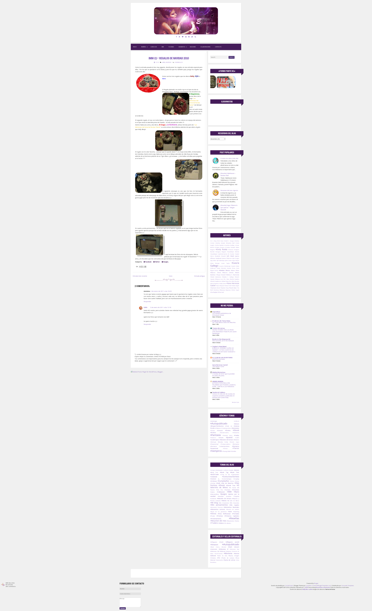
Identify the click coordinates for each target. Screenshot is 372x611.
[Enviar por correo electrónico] (140, 267)
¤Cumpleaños (223, 481)
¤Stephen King (224, 288)
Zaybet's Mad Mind (219, 346)
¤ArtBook (236, 421)
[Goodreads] (192, 36)
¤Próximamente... (216, 519)
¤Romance (236, 444)
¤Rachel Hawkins (234, 279)
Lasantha (308, 585)
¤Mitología (213, 442)
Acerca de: (154, 47)
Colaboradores (205, 47)
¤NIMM (230, 511)
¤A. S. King (213, 241)
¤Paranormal (214, 444)
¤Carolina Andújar (229, 245)
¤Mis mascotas (234, 503)
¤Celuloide (213, 477)
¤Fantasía (215, 435)
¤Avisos (236, 424)
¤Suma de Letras (229, 560)
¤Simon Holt (228, 286)
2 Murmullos (179, 62)
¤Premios (219, 516)
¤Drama (227, 430)
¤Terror (235, 448)
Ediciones (193, 47)
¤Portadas (235, 514)
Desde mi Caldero (218, 392)
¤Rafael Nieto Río (226, 281)
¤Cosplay (236, 479)
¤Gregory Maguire (220, 252)
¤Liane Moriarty (221, 268)
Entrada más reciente (140, 276)
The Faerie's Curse (218, 366)
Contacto (218, 47)
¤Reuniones (230, 521)
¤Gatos (212, 492)
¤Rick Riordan (235, 281)
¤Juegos (223, 494)
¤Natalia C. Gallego (228, 277)
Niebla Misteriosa (218, 372)
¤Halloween (221, 492)
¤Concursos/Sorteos (230, 476)
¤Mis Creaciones (224, 503)
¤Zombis (233, 451)
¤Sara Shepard (220, 286)
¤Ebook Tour (230, 485)
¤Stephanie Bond (215, 288)
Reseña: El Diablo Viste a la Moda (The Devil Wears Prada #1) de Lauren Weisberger (224, 331)
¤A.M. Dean (220, 241)
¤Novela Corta (223, 442)
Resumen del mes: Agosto (229, 190)
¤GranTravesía (218, 553)
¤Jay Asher (213, 260)
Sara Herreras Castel (220, 365)
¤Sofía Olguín (235, 286)
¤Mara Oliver (235, 270)
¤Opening (236, 511)
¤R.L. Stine (226, 279)
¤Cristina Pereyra (219, 247)
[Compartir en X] (144, 267)
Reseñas (143, 47)
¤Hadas (236, 435)
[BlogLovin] (182, 36)
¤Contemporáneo (226, 428)
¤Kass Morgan (215, 263)
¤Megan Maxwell (221, 275)
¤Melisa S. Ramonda (232, 275)
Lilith (145, 307)
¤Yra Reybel (213, 292)
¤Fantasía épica (227, 435)
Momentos (182, 47)
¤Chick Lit (228, 426)
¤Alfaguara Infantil (216, 542)
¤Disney (237, 481)
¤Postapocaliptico (225, 444)
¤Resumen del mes (218, 521)
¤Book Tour (234, 472)
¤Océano (213, 558)
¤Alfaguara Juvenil (232, 542)
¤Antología (213, 421)
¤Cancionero (235, 474)
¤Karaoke (221, 496)
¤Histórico (213, 437)
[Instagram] (189, 36)
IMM (163, 47)
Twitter (157, 262)
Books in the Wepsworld (221, 339)
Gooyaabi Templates (348, 585)
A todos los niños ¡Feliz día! (229, 158)
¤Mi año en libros (233, 501)
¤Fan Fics (219, 490)
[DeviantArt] (186, 36)
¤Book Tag (224, 472)
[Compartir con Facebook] (145, 267)
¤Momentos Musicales (231, 507)
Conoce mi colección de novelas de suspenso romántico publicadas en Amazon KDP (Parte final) (223, 395)
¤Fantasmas (235, 432)
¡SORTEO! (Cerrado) (218, 359)
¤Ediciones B (223, 549)
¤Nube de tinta (222, 556)
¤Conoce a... (215, 479)
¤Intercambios (214, 494)
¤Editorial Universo (225, 551)
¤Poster (212, 516)
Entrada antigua (199, 276)
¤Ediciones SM (214, 551)
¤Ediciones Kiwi (234, 549)
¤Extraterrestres (224, 432)
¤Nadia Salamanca (215, 277)
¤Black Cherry (215, 547)
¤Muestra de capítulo (232, 509)
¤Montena (228, 553)
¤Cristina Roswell (230, 247)
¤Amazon (214, 544)
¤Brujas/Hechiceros (217, 426)
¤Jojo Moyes (235, 260)
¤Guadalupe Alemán (233, 252)
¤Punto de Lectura (227, 558)
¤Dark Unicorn (233, 547)
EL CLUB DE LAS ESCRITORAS (222, 357)
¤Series (237, 521)
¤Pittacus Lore (219, 279)
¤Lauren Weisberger (225, 266)
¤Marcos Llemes (227, 272)
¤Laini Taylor (225, 263)
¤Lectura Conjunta (232, 496)
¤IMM (163, 62)
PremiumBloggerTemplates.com (321, 585)
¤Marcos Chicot (215, 272)
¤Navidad (168, 62)
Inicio (135, 47)
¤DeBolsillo (213, 549)
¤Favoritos (235, 490)
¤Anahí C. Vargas (229, 241)
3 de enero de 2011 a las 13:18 (160, 307)
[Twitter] (179, 36)
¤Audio (231, 470)
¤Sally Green (222, 283)
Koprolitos (216, 312)
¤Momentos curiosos (217, 509)
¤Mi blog (214, 503)
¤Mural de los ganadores (218, 511)
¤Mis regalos (234, 505)
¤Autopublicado (218, 423)
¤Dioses (212, 430)
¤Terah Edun (233, 288)
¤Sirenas (225, 448)
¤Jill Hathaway (220, 260)
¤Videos (221, 523)
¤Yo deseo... (228, 523)
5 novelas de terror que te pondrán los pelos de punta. (223, 375)
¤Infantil (221, 437)
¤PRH (218, 558)
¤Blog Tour (214, 472)
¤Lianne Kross (231, 268)
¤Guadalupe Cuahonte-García (218, 254)
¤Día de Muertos (227, 483)
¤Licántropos (214, 440)
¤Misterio (236, 440)
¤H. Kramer (231, 254)
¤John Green (228, 260)
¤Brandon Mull (230, 243)
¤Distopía (220, 430)
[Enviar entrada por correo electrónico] (136, 266)
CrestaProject (289, 585)
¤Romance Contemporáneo (220, 446)
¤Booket (223, 547)
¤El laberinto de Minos (224, 486)
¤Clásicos (218, 428)
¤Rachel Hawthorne (215, 281)
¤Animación (219, 470)
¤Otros (213, 513)
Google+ (166, 262)
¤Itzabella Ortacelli (220, 256)
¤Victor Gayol (235, 290)
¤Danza (232, 481)
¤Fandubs (227, 490)
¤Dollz (218, 483)
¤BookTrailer (214, 474)
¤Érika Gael (221, 292)
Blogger (316, 583)
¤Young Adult (226, 451)
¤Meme (223, 501)
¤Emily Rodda (221, 249)
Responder (147, 301)
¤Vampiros (216, 450)
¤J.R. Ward (230, 256)
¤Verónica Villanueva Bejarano (222, 290)
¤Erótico (213, 432)
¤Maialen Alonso (224, 270)
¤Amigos (212, 470)
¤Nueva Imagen (233, 556)
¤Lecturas (213, 498)
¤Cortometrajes (226, 479)
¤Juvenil (229, 437)
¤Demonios (235, 428)
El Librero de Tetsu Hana (221, 321)
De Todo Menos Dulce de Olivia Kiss (224, 322)
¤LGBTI (237, 437)
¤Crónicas (213, 481)
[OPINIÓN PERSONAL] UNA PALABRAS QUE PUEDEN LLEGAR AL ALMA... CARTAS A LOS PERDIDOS (224, 384)
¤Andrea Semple (220, 243)
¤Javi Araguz (235, 258)
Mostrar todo (235, 402)
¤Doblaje (212, 483)
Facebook (148, 262)
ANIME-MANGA (217, 381)
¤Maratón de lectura (226, 440)
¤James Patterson (227, 258)
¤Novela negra (234, 442)
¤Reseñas (234, 518)
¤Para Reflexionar (224, 514)
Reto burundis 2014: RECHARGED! (223, 341)
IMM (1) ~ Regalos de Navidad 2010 (169, 58)
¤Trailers (214, 523)
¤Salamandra (219, 560)
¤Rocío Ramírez (214, 283)
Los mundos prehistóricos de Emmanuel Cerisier (221, 314)
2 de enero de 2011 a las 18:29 (161, 291)
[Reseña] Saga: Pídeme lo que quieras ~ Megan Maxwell (228, 207)
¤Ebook (236, 430)
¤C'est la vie (225, 474)
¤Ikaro (236, 492)
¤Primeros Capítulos (231, 516)
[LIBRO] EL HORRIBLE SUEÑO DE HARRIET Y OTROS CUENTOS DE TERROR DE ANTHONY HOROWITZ (223, 350)
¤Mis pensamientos (219, 505)
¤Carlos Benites (219, 245)
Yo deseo (171, 47)
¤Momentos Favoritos (216, 507)
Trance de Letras (218, 328)
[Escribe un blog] (142, 267)
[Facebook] (176, 36)
